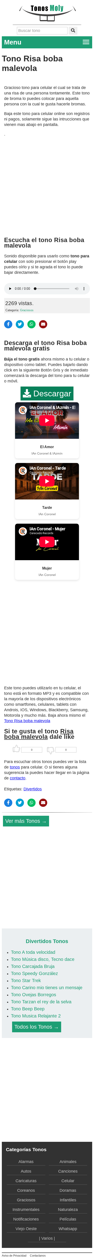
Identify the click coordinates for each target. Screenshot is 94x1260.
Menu (12, 42)
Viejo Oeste (26, 1228)
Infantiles (68, 1200)
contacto (17, 778)
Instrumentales (26, 1209)
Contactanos (38, 1255)
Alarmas (26, 1161)
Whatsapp (68, 1228)
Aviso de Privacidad (14, 1255)
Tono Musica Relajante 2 (36, 1015)
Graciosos (27, 310)
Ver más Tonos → (26, 821)
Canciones (68, 1171)
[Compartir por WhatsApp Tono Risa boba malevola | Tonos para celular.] (31, 324)
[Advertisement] (47, 185)
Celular (67, 1181)
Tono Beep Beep (27, 1008)
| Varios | (47, 1238)
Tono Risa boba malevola (27, 721)
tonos (15, 767)
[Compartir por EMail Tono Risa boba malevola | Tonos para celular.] (43, 324)
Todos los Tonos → (36, 1027)
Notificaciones (26, 1219)
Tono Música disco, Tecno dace (42, 959)
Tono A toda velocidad (33, 952)
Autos (26, 1171)
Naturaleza (68, 1209)
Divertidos (33, 789)
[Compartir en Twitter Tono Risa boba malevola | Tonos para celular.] (20, 324)
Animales (68, 1161)
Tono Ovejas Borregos (33, 994)
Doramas (68, 1190)
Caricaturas (26, 1181)
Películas (68, 1219)
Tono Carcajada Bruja (33, 966)
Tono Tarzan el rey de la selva (41, 1001)
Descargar (51, 393)
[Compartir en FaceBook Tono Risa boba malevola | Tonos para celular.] (8, 324)
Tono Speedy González (34, 973)
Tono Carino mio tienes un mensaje (46, 987)
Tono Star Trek (26, 980)
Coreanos (26, 1190)
